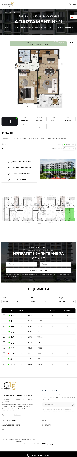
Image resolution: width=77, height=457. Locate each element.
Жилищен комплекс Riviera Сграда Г (39, 27)
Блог (4, 429)
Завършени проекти (11, 425)
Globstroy (8, 27)
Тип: (31, 298)
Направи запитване (21, 168)
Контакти (46, 425)
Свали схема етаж (21, 180)
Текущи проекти (19, 27)
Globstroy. (17, 415)
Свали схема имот (21, 174)
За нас (45, 420)
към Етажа (10, 13)
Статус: (60, 298)
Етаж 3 (56, 27)
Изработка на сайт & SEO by (32, 444)
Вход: (4, 298)
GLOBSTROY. (47, 399)
